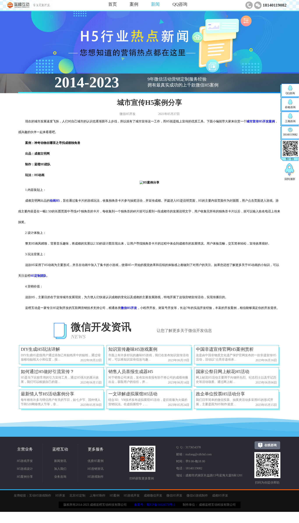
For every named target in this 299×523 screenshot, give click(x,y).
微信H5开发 (174, 495)
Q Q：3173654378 (188, 447)
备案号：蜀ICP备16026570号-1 (154, 504)
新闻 (155, 4)
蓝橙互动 (60, 449)
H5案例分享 (25, 476)
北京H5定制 (77, 495)
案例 (134, 4)
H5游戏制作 (96, 476)
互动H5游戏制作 (40, 495)
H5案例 (115, 495)
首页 (112, 4)
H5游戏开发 (25, 461)
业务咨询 (60, 476)
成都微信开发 (153, 495)
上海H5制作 (98, 495)
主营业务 (25, 449)
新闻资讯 (60, 461)
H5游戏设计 (25, 468)
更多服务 (96, 449)
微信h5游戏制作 (197, 495)
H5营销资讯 (96, 468)
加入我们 (60, 468)
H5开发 (60, 495)
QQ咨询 (179, 4)
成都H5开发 (220, 495)
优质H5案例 (96, 461)
